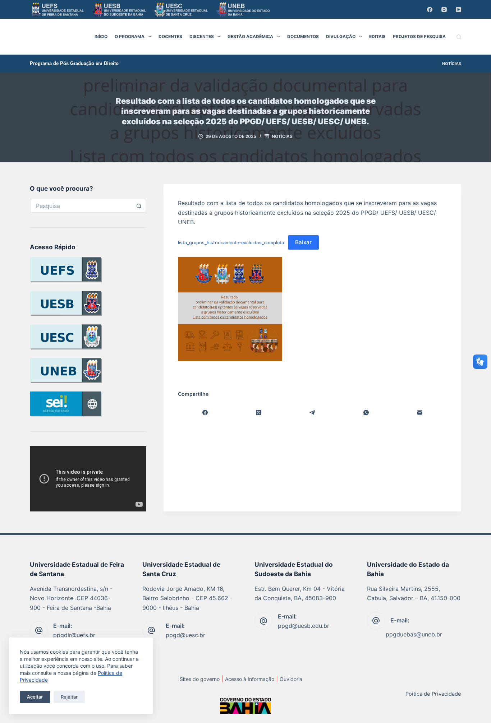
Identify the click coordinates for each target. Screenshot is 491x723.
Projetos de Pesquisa (419, 36)
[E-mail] (420, 413)
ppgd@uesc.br (185, 635)
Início (101, 36)
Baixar (303, 242)
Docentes (170, 36)
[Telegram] (312, 413)
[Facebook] (429, 9)
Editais (377, 36)
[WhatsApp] (366, 413)
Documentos (303, 36)
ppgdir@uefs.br (74, 635)
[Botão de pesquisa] (139, 206)
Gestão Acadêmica (250, 36)
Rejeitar (69, 697)
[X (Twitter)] (258, 413)
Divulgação (340, 36)
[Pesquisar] (458, 36)
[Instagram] (444, 9)
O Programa (129, 36)
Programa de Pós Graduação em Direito (74, 63)
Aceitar (35, 697)
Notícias (451, 63)
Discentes (201, 36)
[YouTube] (458, 9)
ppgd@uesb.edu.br (303, 625)
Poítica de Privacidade (433, 694)
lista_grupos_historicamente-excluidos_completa (231, 242)
